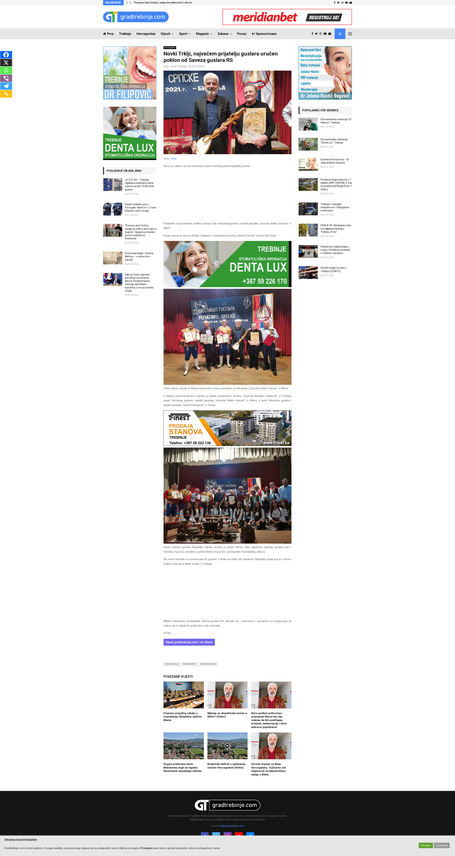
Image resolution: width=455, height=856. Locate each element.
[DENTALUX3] (227, 286)
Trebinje (125, 34)
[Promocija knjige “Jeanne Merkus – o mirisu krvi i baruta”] (112, 258)
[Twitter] (317, 34)
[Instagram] (321, 34)
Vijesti (165, 34)
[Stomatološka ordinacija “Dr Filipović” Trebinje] (308, 124)
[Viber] (6, 78)
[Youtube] (326, 34)
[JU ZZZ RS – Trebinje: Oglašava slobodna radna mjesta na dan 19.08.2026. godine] (112, 184)
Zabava (223, 34)
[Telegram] (6, 86)
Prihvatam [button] (426, 845)
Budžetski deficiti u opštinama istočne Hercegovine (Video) (226, 765)
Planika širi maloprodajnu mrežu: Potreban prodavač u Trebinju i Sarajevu (335, 249)
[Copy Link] (6, 94)
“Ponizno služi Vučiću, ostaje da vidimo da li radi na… (163, 2)
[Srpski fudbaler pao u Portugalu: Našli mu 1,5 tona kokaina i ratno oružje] (112, 209)
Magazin (202, 34)
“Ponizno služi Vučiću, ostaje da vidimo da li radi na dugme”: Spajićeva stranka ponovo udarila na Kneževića (140, 232)
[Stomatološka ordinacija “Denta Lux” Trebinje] (308, 144)
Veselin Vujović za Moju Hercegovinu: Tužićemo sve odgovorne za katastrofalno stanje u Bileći (268, 769)
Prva (110, 34)
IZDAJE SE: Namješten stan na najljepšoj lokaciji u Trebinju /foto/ (335, 228)
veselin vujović (208, 664)
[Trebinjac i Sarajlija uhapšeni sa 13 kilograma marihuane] (308, 209)
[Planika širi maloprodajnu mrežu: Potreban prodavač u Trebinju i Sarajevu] (308, 251)
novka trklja (172, 664)
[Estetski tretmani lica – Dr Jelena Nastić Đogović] (308, 164)
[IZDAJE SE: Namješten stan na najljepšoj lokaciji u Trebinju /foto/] (308, 230)
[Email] (330, 34)
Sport (183, 34)
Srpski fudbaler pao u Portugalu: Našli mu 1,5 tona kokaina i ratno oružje (140, 207)
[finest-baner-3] (227, 445)
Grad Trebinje (179, 66)
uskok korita (189, 664)
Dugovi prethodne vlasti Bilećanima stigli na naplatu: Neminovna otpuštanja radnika (182, 767)
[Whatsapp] (6, 70)
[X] (6, 63)
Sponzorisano (266, 34)
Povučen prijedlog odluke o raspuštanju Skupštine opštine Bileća (183, 717)
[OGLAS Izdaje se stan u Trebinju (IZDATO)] (308, 272)
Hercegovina (145, 34)
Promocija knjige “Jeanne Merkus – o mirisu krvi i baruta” (139, 256)
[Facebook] (313, 34)
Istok (173, 158)
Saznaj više (442, 845)
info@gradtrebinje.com (231, 826)
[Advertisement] (227, 196)
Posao (242, 34)
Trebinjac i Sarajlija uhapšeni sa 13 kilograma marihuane (334, 207)
